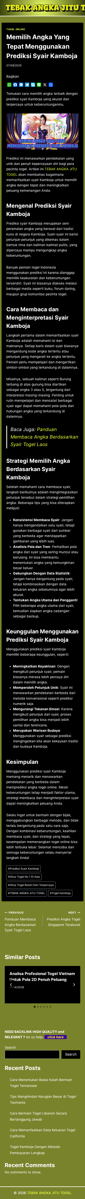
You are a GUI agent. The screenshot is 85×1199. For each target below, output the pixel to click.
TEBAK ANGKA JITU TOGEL (26, 893)
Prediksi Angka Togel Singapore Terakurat (63, 919)
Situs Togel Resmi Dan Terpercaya (31, 885)
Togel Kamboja (60, 893)
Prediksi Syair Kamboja (23, 868)
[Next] (74, 984)
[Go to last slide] (11, 984)
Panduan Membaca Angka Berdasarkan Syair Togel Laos (44, 437)
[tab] (35, 1007)
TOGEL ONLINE (15, 29)
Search (10, 1047)
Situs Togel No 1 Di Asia (24, 876)
